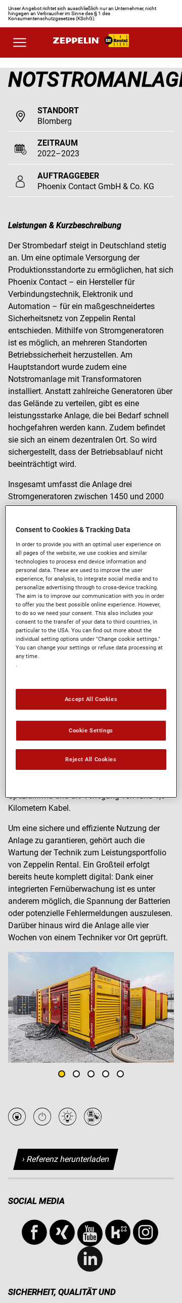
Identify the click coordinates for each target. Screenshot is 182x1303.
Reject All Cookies (90, 759)
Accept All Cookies (91, 699)
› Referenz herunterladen (65, 1159)
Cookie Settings (91, 730)
